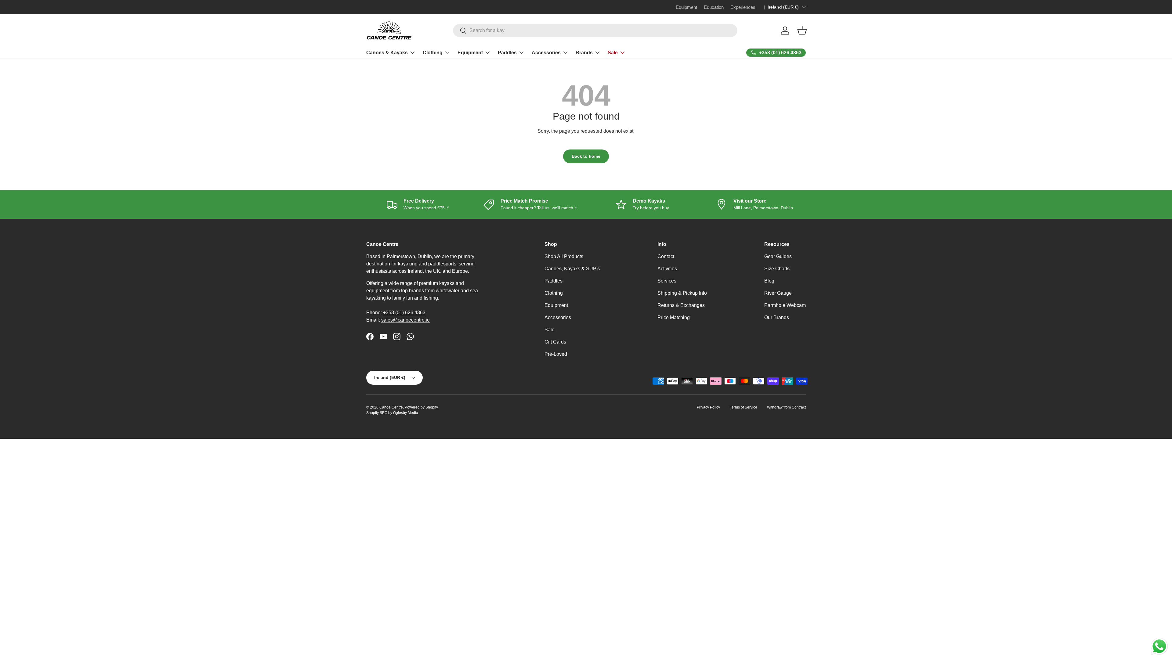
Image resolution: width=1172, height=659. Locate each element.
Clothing (433, 52)
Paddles (507, 52)
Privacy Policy (708, 407)
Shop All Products (563, 256)
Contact (665, 256)
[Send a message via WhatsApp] (1159, 646)
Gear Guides (778, 256)
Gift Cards (555, 341)
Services (666, 280)
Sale (613, 52)
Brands (584, 52)
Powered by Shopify (421, 407)
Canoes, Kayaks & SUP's (572, 268)
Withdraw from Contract (786, 407)
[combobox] (595, 30)
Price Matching (673, 317)
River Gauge (778, 293)
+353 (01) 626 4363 (404, 312)
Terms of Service (743, 407)
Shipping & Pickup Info (682, 293)
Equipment (470, 52)
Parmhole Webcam (785, 305)
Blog (769, 280)
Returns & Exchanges (681, 305)
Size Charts (777, 268)
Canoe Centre (391, 407)
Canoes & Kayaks (387, 52)
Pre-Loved (555, 354)
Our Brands (776, 317)
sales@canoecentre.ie (405, 319)
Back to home (586, 156)
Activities (667, 268)
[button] (802, 30)
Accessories (546, 52)
